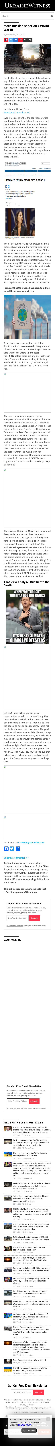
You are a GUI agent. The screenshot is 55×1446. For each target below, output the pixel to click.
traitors (43, 876)
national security (12, 873)
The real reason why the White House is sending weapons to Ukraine (30, 1154)
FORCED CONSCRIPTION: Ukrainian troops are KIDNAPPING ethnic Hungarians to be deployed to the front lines (31, 1226)
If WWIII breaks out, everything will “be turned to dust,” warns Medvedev (30, 1369)
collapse (8, 866)
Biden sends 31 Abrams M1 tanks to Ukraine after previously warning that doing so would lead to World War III (31, 1185)
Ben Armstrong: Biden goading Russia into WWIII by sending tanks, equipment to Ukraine (31, 1280)
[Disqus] (27, 977)
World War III (10, 882)
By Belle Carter (28, 1232)
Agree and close (29, 1431)
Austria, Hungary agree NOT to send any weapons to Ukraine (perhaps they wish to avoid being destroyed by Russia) (31, 1142)
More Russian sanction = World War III (29, 1360)
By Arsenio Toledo (29, 1242)
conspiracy (18, 866)
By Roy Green (27, 1309)
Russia (25, 876)
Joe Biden (44, 866)
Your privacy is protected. (15, 926)
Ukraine (7, 879)
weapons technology (26, 879)
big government (27, 863)
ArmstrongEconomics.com (17, 112)
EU (37, 866)
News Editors (21, 35)
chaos (39, 863)
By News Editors (28, 1158)
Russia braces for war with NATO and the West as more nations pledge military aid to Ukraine (31, 1304)
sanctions (34, 876)
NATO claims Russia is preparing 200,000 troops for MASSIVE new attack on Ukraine (31, 1238)
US (13, 879)
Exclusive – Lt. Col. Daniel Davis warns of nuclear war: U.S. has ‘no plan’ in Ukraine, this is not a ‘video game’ (30, 1316)
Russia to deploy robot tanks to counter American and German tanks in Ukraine (30, 1292)
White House (43, 879)
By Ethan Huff (27, 1178)
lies (5, 869)
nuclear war (33, 873)
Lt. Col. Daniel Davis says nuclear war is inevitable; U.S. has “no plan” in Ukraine (30, 1259)
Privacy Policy (24, 1425)
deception (30, 866)
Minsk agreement (38, 869)
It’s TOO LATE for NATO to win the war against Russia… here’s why (29, 1248)
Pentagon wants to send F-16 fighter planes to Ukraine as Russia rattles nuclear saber (31, 1269)
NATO (23, 873)
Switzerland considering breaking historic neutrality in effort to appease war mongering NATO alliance (30, 1198)
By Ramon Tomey (28, 1148)
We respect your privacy (35, 1407)
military (11, 869)
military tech (23, 869)
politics (17, 876)
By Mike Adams (28, 1253)
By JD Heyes (27, 1135)
